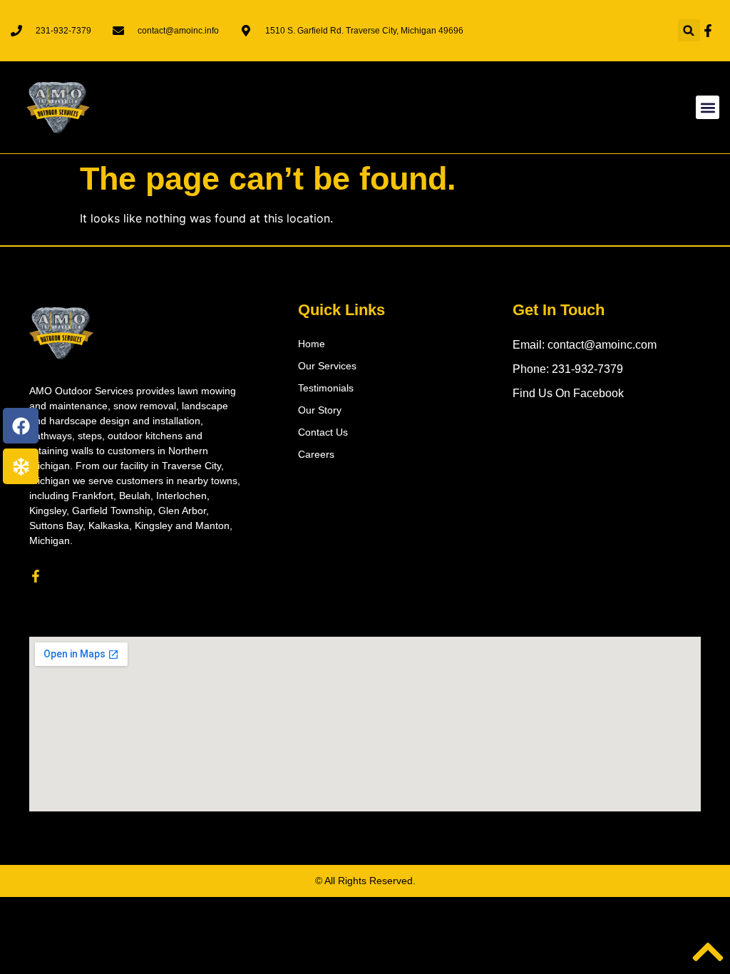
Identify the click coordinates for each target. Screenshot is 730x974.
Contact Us (323, 432)
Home (311, 343)
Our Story (319, 410)
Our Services (327, 365)
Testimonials (326, 388)
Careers (316, 454)
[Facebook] (20, 426)
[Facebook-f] (35, 576)
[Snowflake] (20, 466)
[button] (689, 30)
